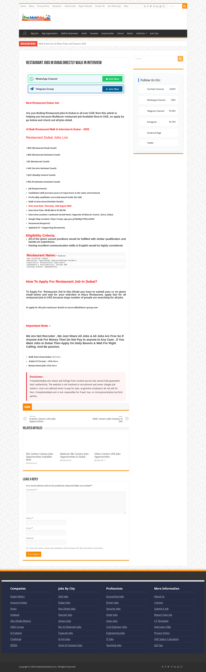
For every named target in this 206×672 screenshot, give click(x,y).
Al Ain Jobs (64, 639)
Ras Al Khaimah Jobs (69, 627)
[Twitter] (150, 6)
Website (29, 538)
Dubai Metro (17, 596)
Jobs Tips (154, 33)
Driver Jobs (112, 602)
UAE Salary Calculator (166, 639)
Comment (31, 490)
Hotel (84, 33)
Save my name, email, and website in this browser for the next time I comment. (66, 548)
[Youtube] (160, 6)
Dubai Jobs (64, 602)
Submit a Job (70, 6)
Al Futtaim (16, 633)
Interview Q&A (162, 627)
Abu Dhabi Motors (20, 621)
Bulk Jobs (25, 33)
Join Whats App (114, 6)
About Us (159, 596)
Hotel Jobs (112, 614)
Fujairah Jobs (65, 633)
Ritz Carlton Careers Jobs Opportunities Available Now (39, 456)
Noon (13, 608)
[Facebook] (148, 6)
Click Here (56, 357)
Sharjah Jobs (65, 614)
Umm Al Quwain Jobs (70, 645)
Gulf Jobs (140, 33)
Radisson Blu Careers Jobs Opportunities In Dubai (74, 455)
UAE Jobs (63, 596)
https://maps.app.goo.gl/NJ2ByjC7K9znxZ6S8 (72, 219)
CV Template (161, 621)
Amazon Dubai (18, 602)
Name (29, 518)
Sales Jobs (111, 621)
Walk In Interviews (69, 33)
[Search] (184, 6)
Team (126, 6)
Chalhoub (15, 639)
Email (29, 528)
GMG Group (17, 627)
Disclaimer (56, 6)
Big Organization (50, 33)
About (31, 6)
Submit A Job (161, 608)
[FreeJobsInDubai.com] (36, 16)
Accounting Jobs (115, 596)
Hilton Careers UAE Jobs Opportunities (107, 455)
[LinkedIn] (157, 6)
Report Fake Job (85, 6)
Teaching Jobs (114, 645)
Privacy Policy (43, 6)
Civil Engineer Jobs (116, 627)
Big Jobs (34, 33)
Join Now (112, 79)
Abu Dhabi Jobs (66, 608)
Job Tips (158, 645)
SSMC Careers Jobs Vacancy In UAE (108, 419)
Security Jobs (113, 608)
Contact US (100, 6)
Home (23, 6)
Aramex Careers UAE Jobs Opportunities (42, 419)
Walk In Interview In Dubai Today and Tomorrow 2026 (62, 43)
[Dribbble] (154, 6)
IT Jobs (110, 639)
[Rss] (145, 6)
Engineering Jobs (115, 633)
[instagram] (163, 6)
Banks (130, 33)
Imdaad (14, 614)
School (120, 33)
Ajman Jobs (64, 621)
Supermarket (107, 33)
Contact (158, 602)
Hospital (94, 33)
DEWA (13, 645)
